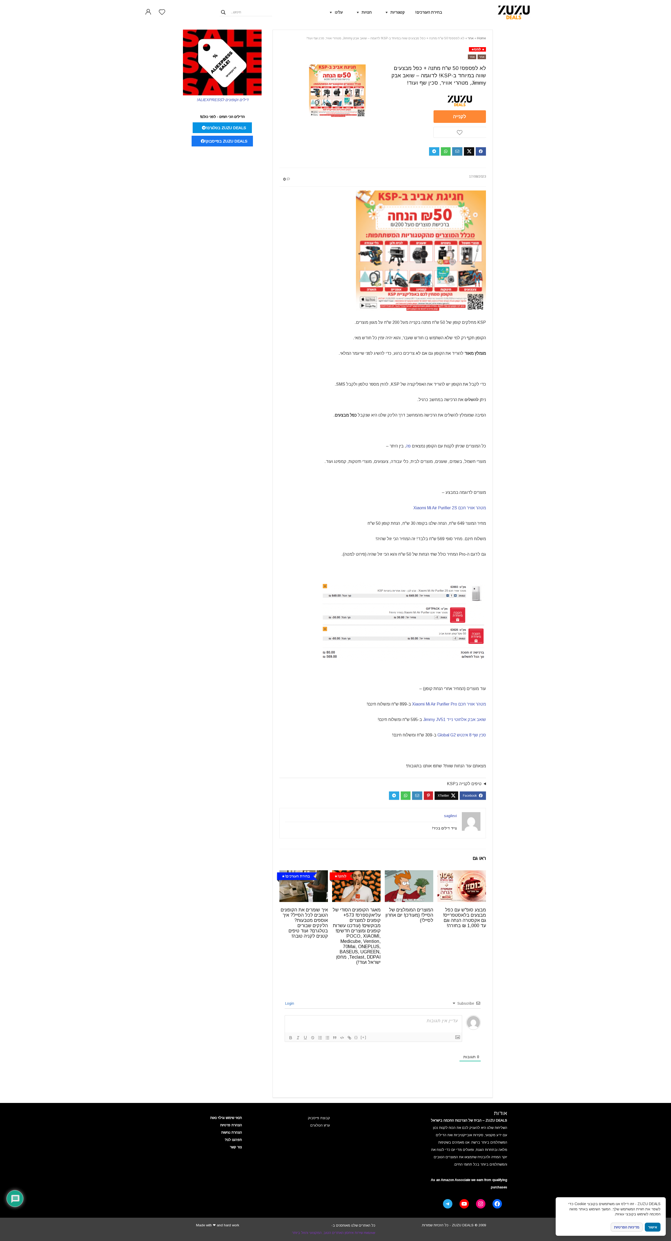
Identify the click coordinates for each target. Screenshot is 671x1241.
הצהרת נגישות (231, 1132)
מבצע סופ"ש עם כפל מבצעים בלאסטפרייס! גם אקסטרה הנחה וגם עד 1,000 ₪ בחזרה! (464, 917)
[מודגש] (290, 1038)
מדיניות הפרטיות (626, 1227)
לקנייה (459, 116)
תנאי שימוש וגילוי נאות (226, 1118)
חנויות (367, 12)
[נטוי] (298, 1038)
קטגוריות (398, 12)
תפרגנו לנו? (233, 1140)
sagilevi (450, 815)
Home (481, 38)
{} (356, 1037)
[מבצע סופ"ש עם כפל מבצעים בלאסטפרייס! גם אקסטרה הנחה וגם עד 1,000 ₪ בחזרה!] (461, 874)
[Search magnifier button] (223, 12)
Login (290, 1003)
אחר (471, 38)
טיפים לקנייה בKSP (464, 783)
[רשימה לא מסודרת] (327, 1038)
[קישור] (349, 1038)
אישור (652, 1227)
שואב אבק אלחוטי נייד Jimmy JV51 (454, 719)
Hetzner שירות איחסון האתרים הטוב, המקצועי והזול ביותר (333, 1233)
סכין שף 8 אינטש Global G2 (461, 735)
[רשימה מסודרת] (320, 1038)
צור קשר (236, 1147)
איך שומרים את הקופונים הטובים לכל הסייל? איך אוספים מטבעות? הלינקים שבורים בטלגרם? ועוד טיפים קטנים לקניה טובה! (304, 923)
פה (408, 446)
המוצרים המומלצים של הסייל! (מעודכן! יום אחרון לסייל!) (409, 915)
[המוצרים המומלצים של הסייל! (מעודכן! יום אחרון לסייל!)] (409, 874)
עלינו (339, 12)
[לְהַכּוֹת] (312, 1038)
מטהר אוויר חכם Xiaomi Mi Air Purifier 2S (449, 508)
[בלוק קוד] (342, 1038)
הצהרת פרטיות (231, 1125)
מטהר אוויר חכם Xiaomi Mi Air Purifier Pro (449, 704)
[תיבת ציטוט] (334, 1038)
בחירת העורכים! (428, 12)
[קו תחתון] (305, 1038)
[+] (363, 1037)
